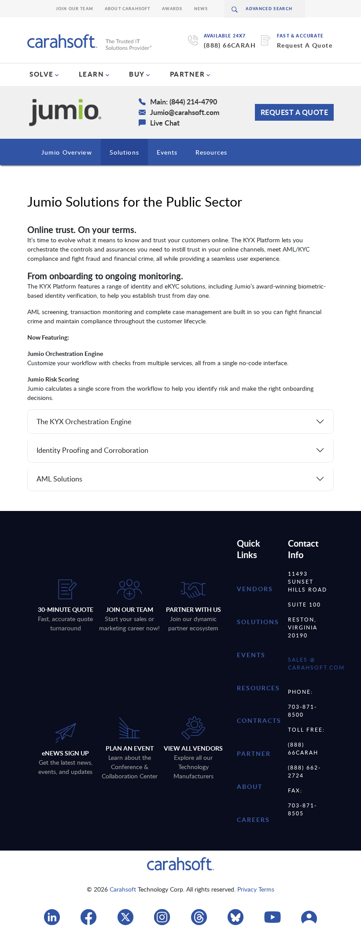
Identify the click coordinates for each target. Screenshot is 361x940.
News (201, 8)
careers (253, 819)
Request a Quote (294, 112)
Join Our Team (74, 8)
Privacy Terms (255, 889)
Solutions (124, 152)
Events (167, 152)
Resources (211, 152)
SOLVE (41, 74)
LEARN (91, 74)
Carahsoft (123, 889)
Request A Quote (304, 45)
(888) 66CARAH (230, 45)
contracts (259, 720)
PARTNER (187, 74)
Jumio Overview (66, 152)
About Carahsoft (128, 8)
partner (254, 753)
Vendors (255, 589)
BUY (137, 74)
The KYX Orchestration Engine (84, 421)
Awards (172, 8)
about (249, 786)
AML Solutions (59, 479)
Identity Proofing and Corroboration (92, 450)
